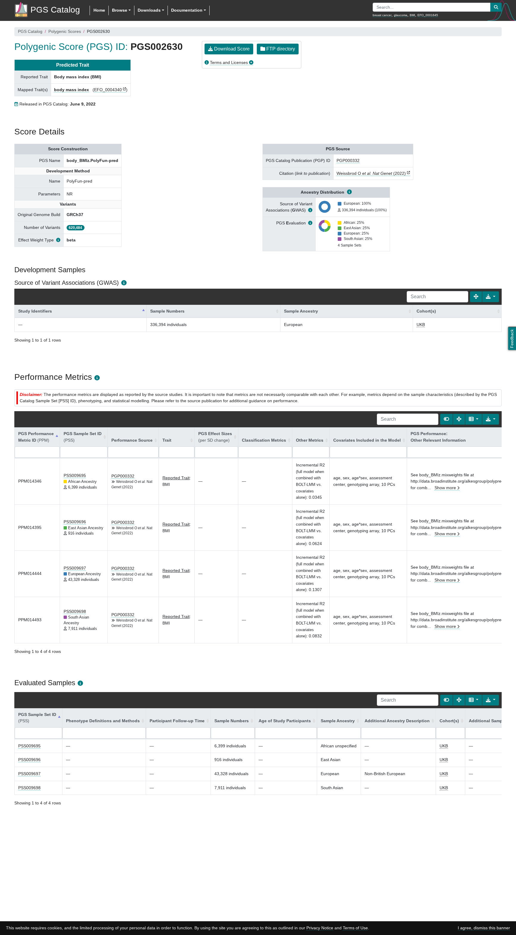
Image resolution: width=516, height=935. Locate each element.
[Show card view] (446, 419)
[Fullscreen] (476, 296)
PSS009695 (75, 475)
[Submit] (496, 7)
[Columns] (473, 419)
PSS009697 (75, 568)
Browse (119, 10)
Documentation (186, 10)
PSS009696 (75, 521)
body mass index (71, 89)
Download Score (231, 48)
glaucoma (400, 15)
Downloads (149, 10)
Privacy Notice (319, 927)
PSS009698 (75, 611)
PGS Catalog (30, 31)
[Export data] (490, 296)
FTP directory (280, 48)
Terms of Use (355, 927)
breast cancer (382, 15)
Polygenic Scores (64, 31)
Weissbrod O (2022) (371, 173)
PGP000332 (348, 160)
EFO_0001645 (427, 15)
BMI (412, 15)
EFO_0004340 (108, 89)
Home (99, 10)
